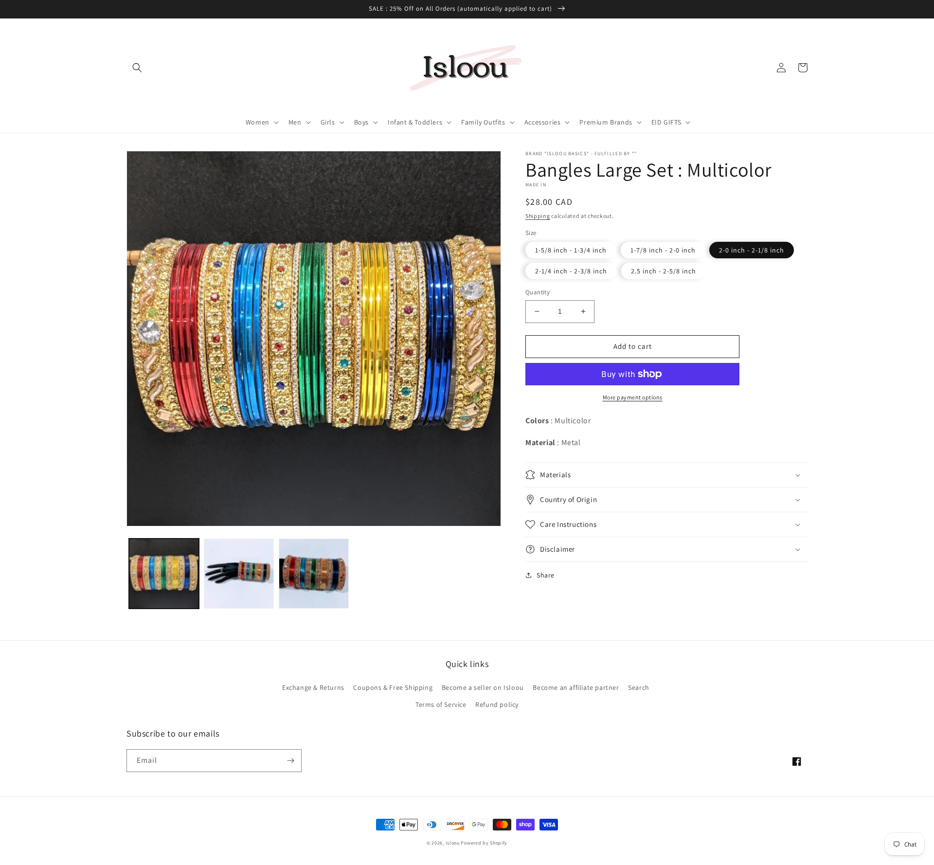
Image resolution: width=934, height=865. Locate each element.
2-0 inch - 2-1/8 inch (751, 250)
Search (638, 687)
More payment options (633, 397)
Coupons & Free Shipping (392, 687)
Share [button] (546, 575)
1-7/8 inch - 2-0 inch (663, 250)
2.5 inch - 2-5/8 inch (663, 271)
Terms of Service (441, 704)
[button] (137, 67)
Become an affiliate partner (576, 687)
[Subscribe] (290, 760)
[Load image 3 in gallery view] (314, 574)
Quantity (537, 292)
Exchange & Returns (313, 687)
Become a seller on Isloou (483, 687)
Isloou (453, 843)
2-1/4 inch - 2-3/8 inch (571, 271)
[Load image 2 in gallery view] (239, 574)
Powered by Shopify (484, 843)
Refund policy (497, 704)
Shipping (537, 215)
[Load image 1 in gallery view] (164, 574)
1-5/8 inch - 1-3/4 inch (571, 250)
